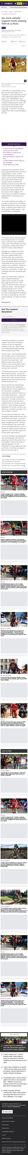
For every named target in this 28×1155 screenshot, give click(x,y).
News (3, 28)
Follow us (15, 41)
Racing (10, 11)
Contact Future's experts (8, 1121)
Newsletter (23, 41)
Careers (4, 1135)
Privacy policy (5, 1124)
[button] (26, 3)
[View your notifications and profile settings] (15, 3)
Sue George (18, 30)
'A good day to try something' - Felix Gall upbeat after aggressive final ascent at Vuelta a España (14, 1047)
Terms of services (20, 324)
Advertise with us (6, 1138)
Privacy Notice (22, 326)
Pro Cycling (4, 11)
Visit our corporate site (14, 1106)
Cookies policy (5, 1128)
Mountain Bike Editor (8, 30)
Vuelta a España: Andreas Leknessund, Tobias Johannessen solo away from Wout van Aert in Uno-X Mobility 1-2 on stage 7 (14, 1093)
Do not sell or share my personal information (13, 1141)
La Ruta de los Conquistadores (9, 14)
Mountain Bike (17, 11)
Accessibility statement (8, 1131)
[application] (14, 223)
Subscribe (19, 3)
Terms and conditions (7, 1118)
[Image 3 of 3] (23, 63)
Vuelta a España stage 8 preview (18, 7)
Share (5, 41)
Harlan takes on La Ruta (11, 164)
